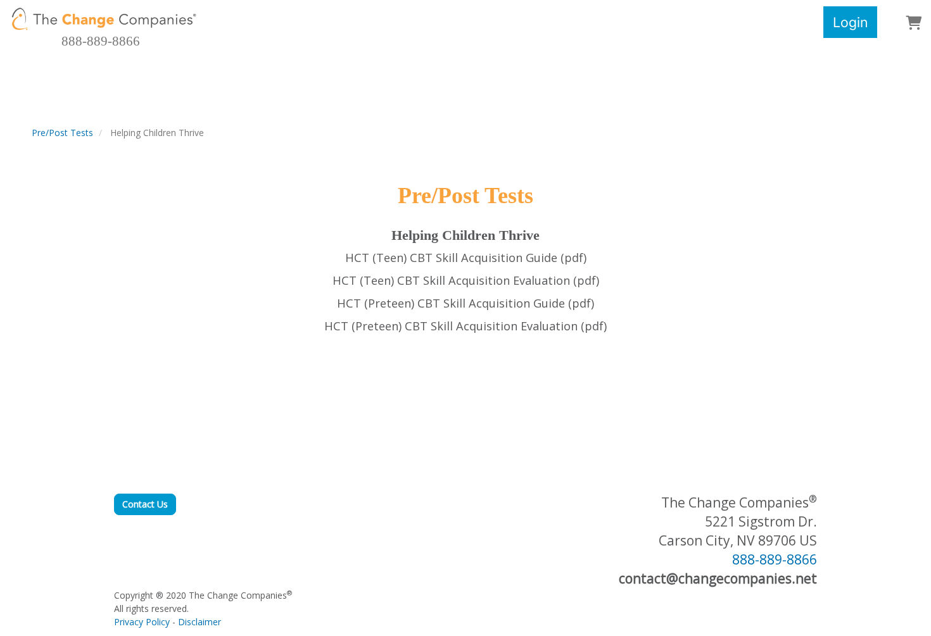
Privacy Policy (142, 622)
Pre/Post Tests (62, 133)
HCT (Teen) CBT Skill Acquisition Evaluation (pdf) (465, 280)
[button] (913, 23)
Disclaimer (199, 622)
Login (850, 22)
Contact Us (145, 504)
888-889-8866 (100, 41)
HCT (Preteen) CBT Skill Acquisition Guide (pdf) (465, 303)
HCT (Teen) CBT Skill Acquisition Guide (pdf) (465, 257)
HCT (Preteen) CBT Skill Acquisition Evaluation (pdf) (465, 326)
